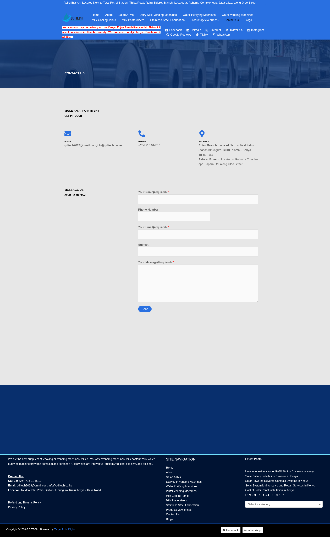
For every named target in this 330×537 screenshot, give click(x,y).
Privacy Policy (16, 507)
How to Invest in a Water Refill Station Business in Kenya (280, 471)
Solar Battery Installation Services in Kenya (271, 476)
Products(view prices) (204, 20)
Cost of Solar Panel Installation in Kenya (269, 490)
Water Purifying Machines (199, 15)
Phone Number (148, 209)
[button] (266, 5)
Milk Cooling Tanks (104, 20)
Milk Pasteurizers (133, 20)
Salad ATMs (126, 15)
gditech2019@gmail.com (32, 485)
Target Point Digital (64, 529)
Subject (143, 244)
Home (95, 15)
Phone (142, 141)
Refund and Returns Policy (24, 502)
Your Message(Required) (156, 262)
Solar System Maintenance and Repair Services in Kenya (280, 485)
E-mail (68, 141)
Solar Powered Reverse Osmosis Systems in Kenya (277, 480)
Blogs (248, 20)
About (109, 15)
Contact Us (231, 20)
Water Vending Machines (237, 15)
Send (145, 309)
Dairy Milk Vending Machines (158, 15)
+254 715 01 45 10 (29, 480)
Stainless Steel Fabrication (167, 20)
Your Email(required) (153, 227)
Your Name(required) (153, 192)
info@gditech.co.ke (60, 485)
